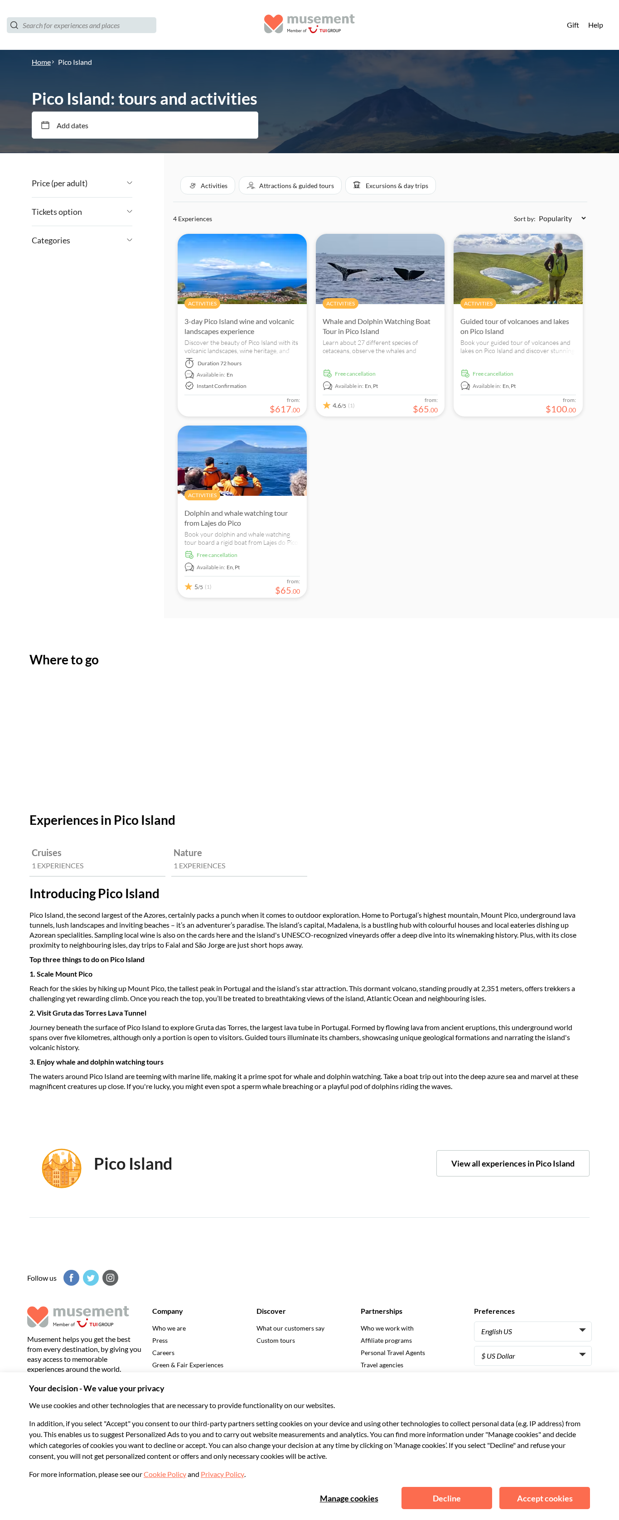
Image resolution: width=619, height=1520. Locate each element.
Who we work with (387, 1328)
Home (41, 62)
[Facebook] (70, 1278)
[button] (207, 185)
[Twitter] (90, 1278)
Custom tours (275, 1340)
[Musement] (309, 25)
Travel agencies (382, 1365)
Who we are (169, 1328)
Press (160, 1340)
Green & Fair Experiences (187, 1365)
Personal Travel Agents (393, 1352)
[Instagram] (109, 1278)
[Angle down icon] (109, 183)
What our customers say (290, 1328)
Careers (163, 1352)
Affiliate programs (386, 1340)
